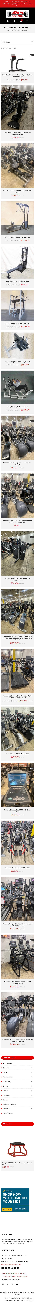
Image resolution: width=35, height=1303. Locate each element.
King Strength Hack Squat (18, 407)
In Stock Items (7, 1063)
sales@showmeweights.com (12, 1264)
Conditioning (7, 1081)
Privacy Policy (6, 1276)
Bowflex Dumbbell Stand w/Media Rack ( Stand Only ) (17, 76)
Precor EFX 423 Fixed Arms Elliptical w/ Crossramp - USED (17, 1040)
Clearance (6, 1108)
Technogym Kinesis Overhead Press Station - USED (17, 579)
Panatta (5, 1100)
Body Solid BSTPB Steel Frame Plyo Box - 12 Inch (17, 1163)
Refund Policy (22, 1273)
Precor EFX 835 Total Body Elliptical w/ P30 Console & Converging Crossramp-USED (17, 638)
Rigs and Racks (7, 1077)
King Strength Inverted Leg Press (17, 323)
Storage (5, 1086)
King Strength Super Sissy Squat (17, 362)
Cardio (5, 1072)
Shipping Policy (12, 1273)
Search (4, 1273)
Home (9, 30)
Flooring (5, 1090)
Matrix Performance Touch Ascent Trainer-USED (17, 982)
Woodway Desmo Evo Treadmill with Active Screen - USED (17, 697)
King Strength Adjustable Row (17, 281)
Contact (24, 1276)
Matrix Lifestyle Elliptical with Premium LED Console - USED (17, 925)
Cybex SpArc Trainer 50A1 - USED (17, 868)
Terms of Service (16, 1276)
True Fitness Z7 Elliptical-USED (17, 754)
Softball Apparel (8, 1113)
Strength (5, 1068)
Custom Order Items (9, 1104)
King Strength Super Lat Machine (17, 237)
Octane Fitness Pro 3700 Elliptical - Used (17, 811)
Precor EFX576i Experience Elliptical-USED (17, 464)
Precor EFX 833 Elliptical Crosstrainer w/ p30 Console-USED (17, 521)
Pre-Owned (6, 1095)
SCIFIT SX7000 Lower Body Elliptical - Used (17, 191)
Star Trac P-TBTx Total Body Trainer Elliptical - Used (17, 133)
